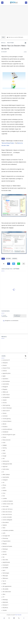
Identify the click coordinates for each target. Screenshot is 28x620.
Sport (4, 570)
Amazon (5, 365)
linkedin (5, 490)
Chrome (5, 402)
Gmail (4, 453)
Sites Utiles (5, 559)
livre (4, 495)
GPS (4, 458)
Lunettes (5, 498)
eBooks (4, 424)
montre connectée (7, 517)
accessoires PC (6, 360)
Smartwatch (5, 565)
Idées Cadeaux (6, 474)
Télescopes (5, 575)
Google (4, 456)
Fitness (4, 437)
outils (4, 533)
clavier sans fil (6, 410)
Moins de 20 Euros (7, 511)
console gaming (6, 418)
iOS (3, 482)
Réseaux (5, 543)
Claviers (4, 413)
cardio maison (6, 394)
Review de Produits (7, 546)
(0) (25, 52)
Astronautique (6, 381)
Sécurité (5, 554)
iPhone (4, 485)
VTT (3, 597)
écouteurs (5, 426)
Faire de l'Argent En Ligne (9, 434)
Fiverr (4, 442)
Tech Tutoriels (18, 614)
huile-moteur (6, 469)
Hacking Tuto (6, 461)
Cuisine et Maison (7, 421)
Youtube (5, 610)
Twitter (4, 583)
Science (4, 551)
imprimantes (6, 477)
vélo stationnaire (7, 591)
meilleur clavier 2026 (8, 503)
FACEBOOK (5, 432)
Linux (4, 493)
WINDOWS (14, 258)
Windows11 (5, 605)
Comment (5, 416)
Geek (4, 450)
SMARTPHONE (6, 562)
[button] (8, 264)
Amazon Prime (6, 368)
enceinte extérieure (7, 429)
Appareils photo (6, 373)
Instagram (5, 479)
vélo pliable (5, 589)
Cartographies (6, 397)
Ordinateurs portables (8, 530)
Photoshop (5, 538)
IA (3, 472)
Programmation (6, 541)
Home (4, 42)
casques (5, 400)
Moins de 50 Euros (7, 514)
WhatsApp (5, 599)
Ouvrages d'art (6, 535)
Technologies (6, 573)
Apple (4, 376)
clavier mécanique (7, 408)
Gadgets (5, 445)
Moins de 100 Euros (7, 509)
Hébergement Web (7, 464)
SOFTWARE (11, 42)
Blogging (5, 389)
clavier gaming (6, 405)
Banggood (5, 386)
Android (5, 370)
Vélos (4, 594)
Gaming (5, 448)
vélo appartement (7, 586)
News (4, 527)
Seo (3, 557)
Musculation (6, 522)
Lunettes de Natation (8, 501)
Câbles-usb (5, 392)
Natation (5, 525)
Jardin (4, 487)
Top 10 (4, 581)
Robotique (5, 549)
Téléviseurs (5, 578)
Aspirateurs (5, 378)
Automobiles (6, 384)
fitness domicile (6, 440)
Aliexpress (5, 362)
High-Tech (5, 466)
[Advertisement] (14, 20)
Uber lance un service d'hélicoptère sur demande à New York (16, 37)
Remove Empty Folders (8, 143)
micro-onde (5, 506)
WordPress (5, 607)
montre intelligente (7, 519)
